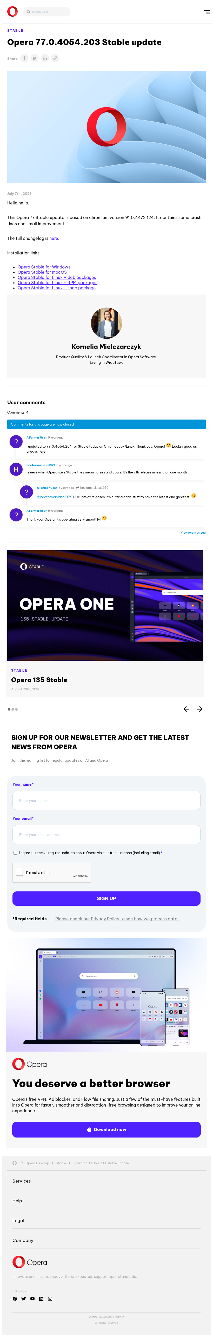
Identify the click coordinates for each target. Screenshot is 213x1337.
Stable (15, 31)
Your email (22, 818)
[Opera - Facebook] (15, 1299)
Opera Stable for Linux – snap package (57, 287)
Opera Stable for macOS (42, 272)
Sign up (106, 898)
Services (21, 1181)
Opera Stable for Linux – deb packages (57, 277)
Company (23, 1240)
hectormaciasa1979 (93, 488)
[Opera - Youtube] (32, 1299)
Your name (22, 784)
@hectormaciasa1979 (54, 497)
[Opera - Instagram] (50, 1299)
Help (17, 1200)
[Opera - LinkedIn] (41, 1299)
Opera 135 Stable (39, 680)
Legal (18, 1220)
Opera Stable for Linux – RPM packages (57, 282)
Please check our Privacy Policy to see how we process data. (117, 918)
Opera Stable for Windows (44, 267)
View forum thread (193, 532)
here (53, 238)
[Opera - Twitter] (24, 1299)
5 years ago (56, 437)
